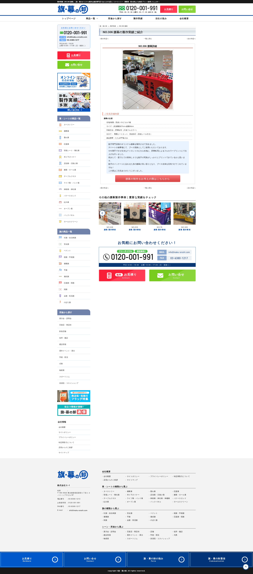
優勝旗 (66, 263)
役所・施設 (63, 338)
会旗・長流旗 (69, 296)
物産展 (61, 370)
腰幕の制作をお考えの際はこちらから (148, 178)
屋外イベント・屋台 (67, 350)
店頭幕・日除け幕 (71, 163)
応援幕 (66, 144)
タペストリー (69, 124)
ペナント (67, 250)
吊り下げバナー (70, 157)
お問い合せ (187, 9)
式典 (61, 363)
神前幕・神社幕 (70, 189)
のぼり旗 (67, 302)
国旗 (65, 289)
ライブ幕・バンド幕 (71, 182)
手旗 (65, 270)
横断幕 (66, 131)
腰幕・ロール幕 (70, 169)
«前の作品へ (104, 38)
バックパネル (69, 215)
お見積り (168, 9)
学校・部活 (63, 357)
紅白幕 (66, 202)
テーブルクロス (70, 176)
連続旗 (66, 276)
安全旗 (66, 244)
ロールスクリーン (71, 221)
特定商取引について (66, 442)
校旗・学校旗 (69, 257)
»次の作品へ (191, 38)
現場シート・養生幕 (71, 150)
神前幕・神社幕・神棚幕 (160, 498)
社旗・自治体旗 (70, 237)
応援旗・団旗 (69, 283)
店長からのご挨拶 (65, 447)
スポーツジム (64, 376)
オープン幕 (68, 208)
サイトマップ (64, 452)
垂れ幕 (66, 137)
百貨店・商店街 (65, 324)
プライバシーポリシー (67, 437)
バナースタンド (70, 195)
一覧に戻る (148, 38)
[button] (102, 213)
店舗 (152, 531)
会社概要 (62, 427)
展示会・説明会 (65, 318)
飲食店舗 (62, 331)
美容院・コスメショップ (68, 383)
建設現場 (62, 344)
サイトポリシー (65, 432)
